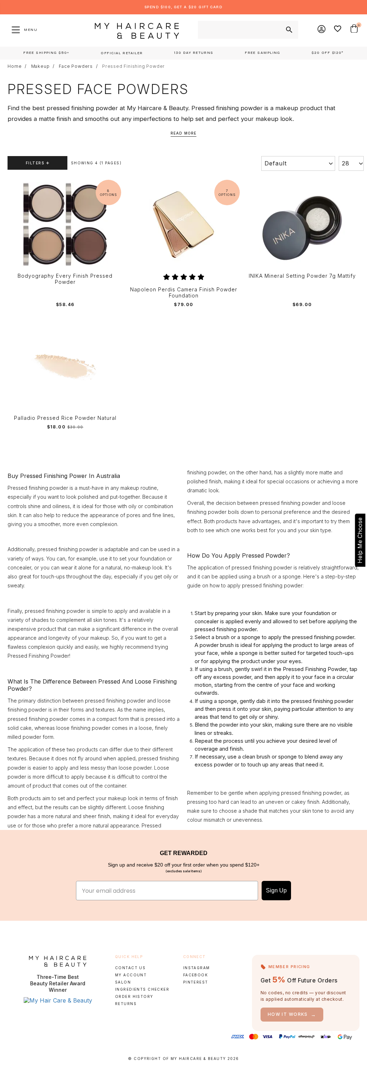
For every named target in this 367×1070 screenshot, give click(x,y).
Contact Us (130, 968)
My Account (131, 975)
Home (15, 66)
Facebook (195, 975)
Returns (126, 1003)
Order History (134, 996)
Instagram (196, 968)
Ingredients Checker (142, 989)
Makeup (40, 66)
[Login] (321, 30)
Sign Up (276, 890)
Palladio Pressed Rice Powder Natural (65, 418)
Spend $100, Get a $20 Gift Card (183, 7)
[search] (288, 29)
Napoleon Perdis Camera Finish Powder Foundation (183, 293)
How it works (292, 1015)
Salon (123, 982)
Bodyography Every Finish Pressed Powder (65, 279)
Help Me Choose (359, 540)
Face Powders (76, 66)
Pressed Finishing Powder (133, 66)
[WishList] (338, 30)
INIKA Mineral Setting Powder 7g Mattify (302, 276)
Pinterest (195, 982)
